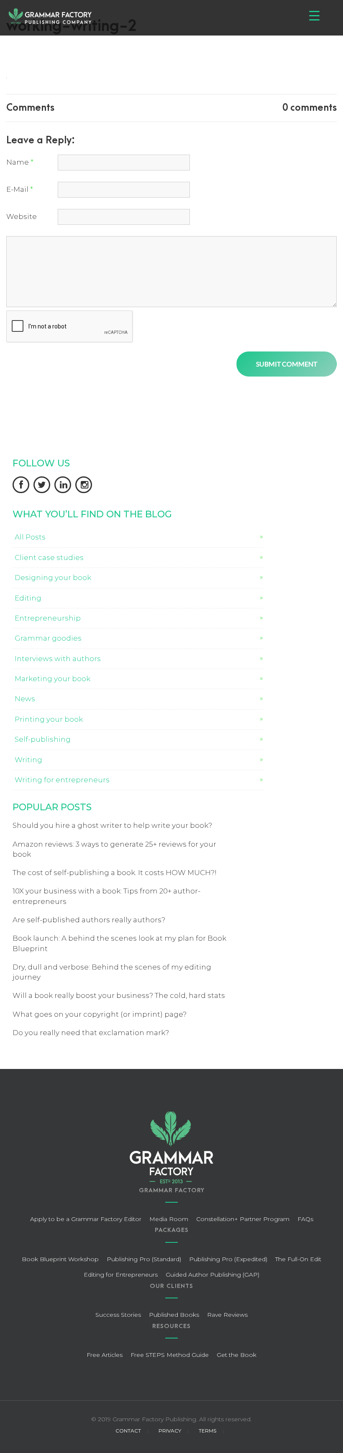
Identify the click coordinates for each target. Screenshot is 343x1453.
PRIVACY (170, 1431)
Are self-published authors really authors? (89, 920)
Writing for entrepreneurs (62, 780)
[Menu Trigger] (314, 15)
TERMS (207, 1431)
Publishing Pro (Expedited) (228, 1259)
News (25, 699)
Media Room (168, 1219)
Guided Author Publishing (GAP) (212, 1274)
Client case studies (49, 557)
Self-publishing (43, 739)
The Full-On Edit (298, 1259)
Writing (28, 760)
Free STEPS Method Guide (170, 1355)
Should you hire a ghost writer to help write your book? (112, 825)
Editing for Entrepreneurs (121, 1274)
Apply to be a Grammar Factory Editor (85, 1219)
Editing (28, 598)
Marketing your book (52, 678)
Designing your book (53, 577)
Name (19, 162)
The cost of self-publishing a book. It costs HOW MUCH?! (115, 872)
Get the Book (236, 1355)
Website (21, 216)
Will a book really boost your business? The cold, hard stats (119, 995)
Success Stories (118, 1314)
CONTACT (128, 1431)
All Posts (30, 537)
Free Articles (105, 1355)
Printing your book (49, 719)
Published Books (174, 1314)
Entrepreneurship (48, 618)
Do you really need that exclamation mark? (91, 1032)
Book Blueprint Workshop (60, 1259)
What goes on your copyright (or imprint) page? (100, 1014)
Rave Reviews (227, 1314)
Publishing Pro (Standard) (144, 1259)
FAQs (305, 1219)
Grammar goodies (48, 638)
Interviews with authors (58, 658)
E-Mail (19, 189)
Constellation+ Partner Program (242, 1219)
